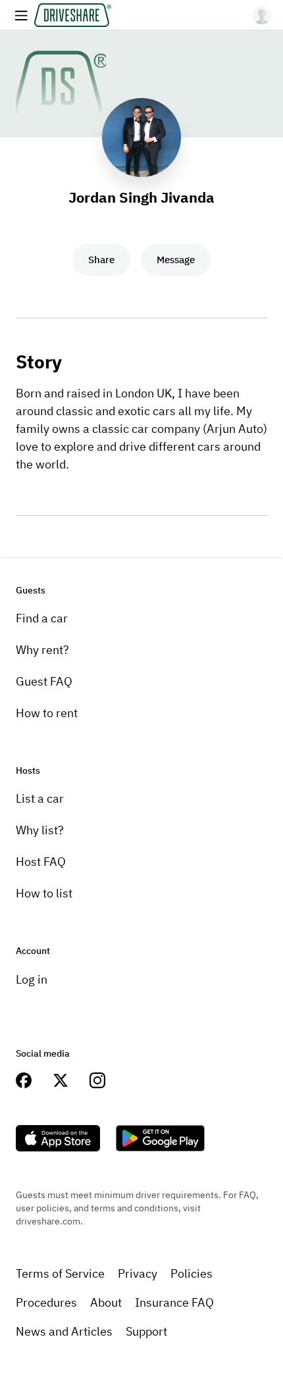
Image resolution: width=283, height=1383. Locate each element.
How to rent (47, 712)
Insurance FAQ (174, 1302)
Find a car (42, 618)
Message (176, 259)
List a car (40, 798)
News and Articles (64, 1331)
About (106, 1302)
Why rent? (42, 649)
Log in (31, 979)
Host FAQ (41, 861)
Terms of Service (60, 1273)
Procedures (46, 1302)
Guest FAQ (44, 681)
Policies (191, 1273)
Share (101, 259)
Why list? (40, 830)
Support (146, 1331)
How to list (44, 893)
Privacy (137, 1273)
